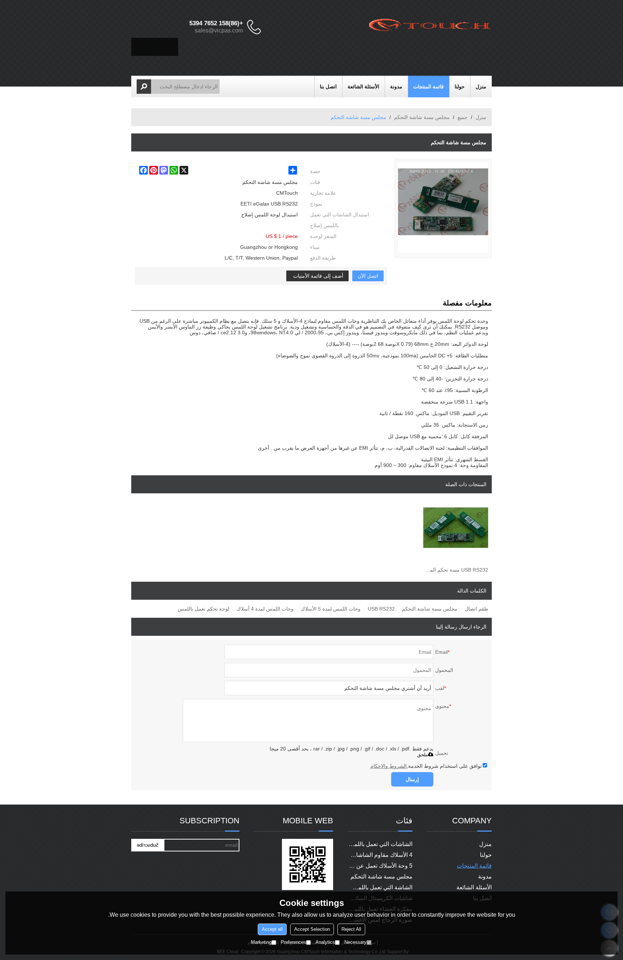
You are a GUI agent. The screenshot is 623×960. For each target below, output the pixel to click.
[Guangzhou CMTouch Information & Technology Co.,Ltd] (430, 27)
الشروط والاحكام (388, 766)
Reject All (351, 929)
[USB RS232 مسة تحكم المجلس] (455, 533)
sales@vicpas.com (219, 30)
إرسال (412, 779)
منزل (481, 86)
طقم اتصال (476, 609)
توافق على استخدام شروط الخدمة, (426, 766)
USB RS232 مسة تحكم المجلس (455, 570)
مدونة (396, 86)
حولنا (460, 86)
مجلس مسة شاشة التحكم (422, 117)
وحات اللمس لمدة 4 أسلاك (265, 609)
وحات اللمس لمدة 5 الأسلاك (331, 609)
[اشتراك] (147, 845)
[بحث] (144, 86)
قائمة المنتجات (428, 86)
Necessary (355, 942)
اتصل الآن (368, 276)
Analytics (325, 942)
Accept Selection (312, 929)
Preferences (293, 942)
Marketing (261, 942)
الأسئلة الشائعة (363, 86)
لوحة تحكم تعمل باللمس (203, 609)
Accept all (272, 929)
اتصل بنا (328, 86)
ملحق (422, 754)
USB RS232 (381, 609)
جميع (463, 117)
